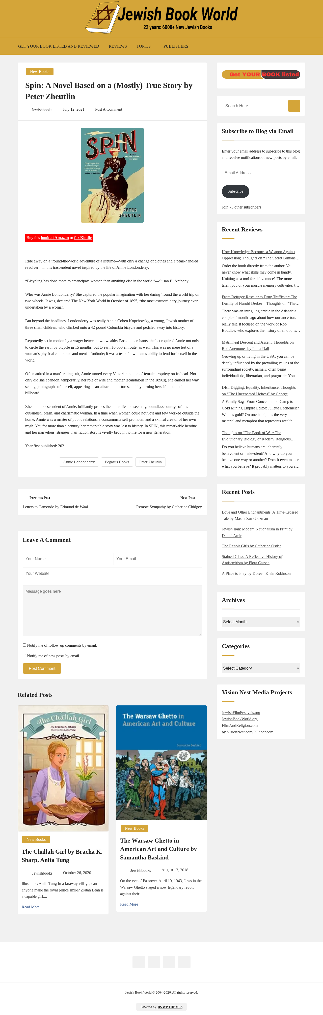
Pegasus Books (117, 462)
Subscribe (235, 191)
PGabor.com (263, 732)
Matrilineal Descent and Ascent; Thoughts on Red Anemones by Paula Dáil (258, 345)
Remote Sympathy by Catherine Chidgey (169, 507)
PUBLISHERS (176, 46)
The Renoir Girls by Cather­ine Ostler (251, 546)
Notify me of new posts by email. (53, 656)
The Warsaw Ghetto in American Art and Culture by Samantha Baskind (158, 849)
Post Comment (42, 668)
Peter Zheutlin (150, 462)
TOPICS (144, 46)
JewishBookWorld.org (240, 719)
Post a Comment (108, 109)
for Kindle (83, 237)
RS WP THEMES (170, 1007)
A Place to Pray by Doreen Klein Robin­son (256, 573)
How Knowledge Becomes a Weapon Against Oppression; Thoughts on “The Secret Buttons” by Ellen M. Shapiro (259, 255)
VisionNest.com (239, 732)
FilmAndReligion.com (240, 725)
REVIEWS (118, 46)
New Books (39, 71)
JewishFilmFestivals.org (241, 712)
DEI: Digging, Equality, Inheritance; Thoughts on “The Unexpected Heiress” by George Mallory (259, 391)
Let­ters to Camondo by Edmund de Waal (55, 507)
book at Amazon (55, 237)
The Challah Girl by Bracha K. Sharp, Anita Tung (62, 855)
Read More (31, 907)
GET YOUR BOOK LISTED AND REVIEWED (58, 46)
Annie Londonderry (79, 462)
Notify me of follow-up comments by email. (62, 645)
